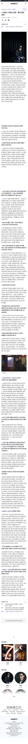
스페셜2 (13, 9)
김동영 (4, 207)
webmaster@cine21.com (16, 734)
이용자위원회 (19, 713)
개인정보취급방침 (5, 711)
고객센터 (21, 709)
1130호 (24, 9)
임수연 (4, 17)
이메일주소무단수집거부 (20, 711)
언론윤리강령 (13, 713)
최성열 (8, 17)
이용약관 (7, 713)
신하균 (24, 83)
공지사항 (4, 709)
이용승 (3, 66)
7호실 (4, 81)
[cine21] (14, 3)
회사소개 (9, 709)
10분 (18, 66)
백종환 (18, 191)
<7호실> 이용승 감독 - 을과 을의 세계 (13, 26)
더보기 (14, 696)
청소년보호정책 (12, 711)
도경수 (4, 87)
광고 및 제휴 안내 (15, 709)
